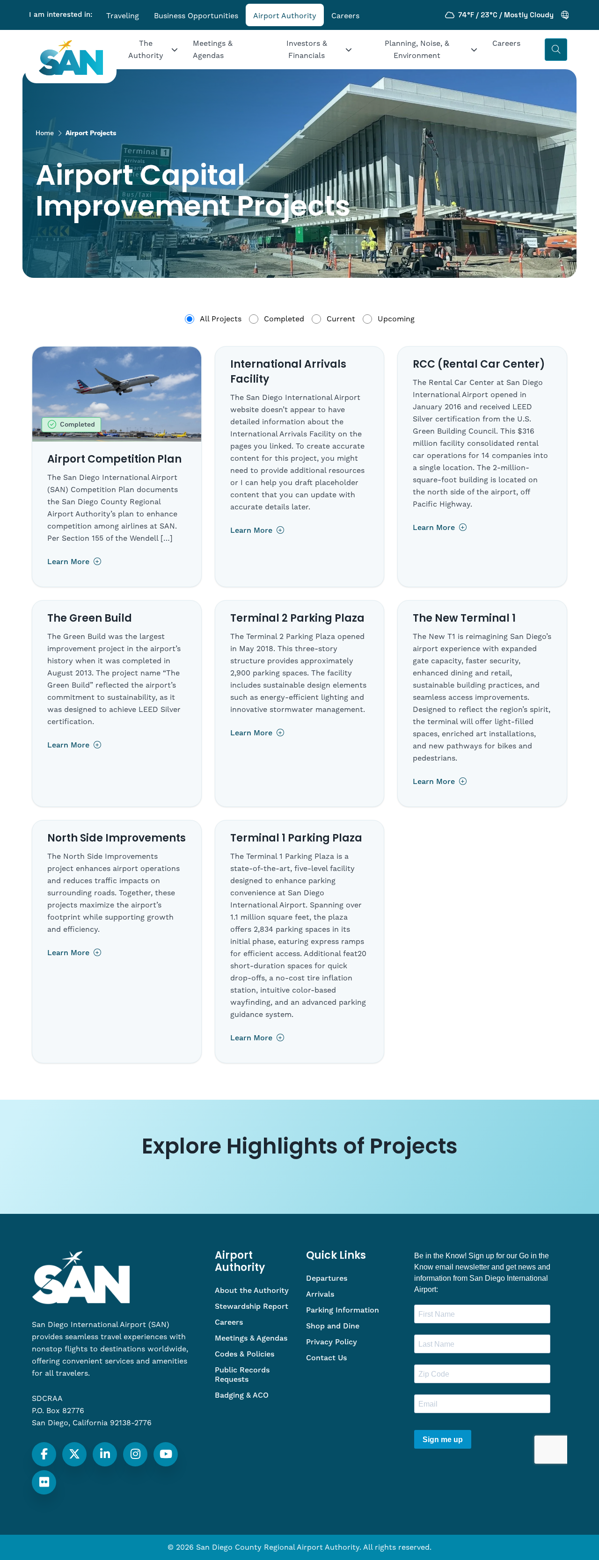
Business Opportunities (196, 16)
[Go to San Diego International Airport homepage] (71, 57)
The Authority (145, 49)
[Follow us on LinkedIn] (105, 1454)
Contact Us (326, 1358)
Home (45, 133)
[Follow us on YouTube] (166, 1454)
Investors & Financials (306, 49)
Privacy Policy (331, 1342)
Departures (326, 1278)
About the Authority (252, 1290)
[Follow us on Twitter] (74, 1454)
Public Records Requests (242, 1374)
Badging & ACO (242, 1395)
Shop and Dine (332, 1326)
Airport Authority (284, 16)
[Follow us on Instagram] (135, 1454)
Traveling (122, 16)
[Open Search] (556, 49)
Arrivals (320, 1294)
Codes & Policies (244, 1354)
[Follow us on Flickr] (44, 1482)
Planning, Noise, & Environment (417, 49)
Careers (345, 16)
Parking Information (342, 1310)
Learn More (69, 561)
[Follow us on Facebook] (44, 1454)
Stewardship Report (251, 1306)
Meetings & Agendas (213, 49)
